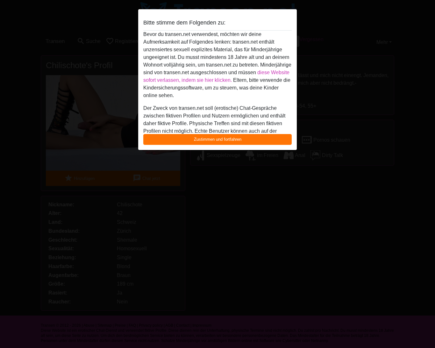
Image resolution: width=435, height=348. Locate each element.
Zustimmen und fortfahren (217, 139)
